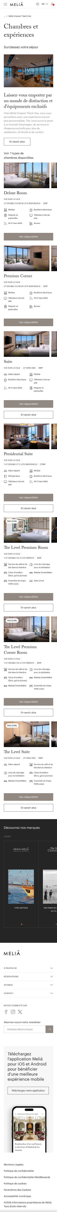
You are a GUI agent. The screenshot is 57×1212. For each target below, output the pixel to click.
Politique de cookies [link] (15, 1183)
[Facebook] (6, 1012)
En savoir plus (17, 141)
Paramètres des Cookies (17, 1189)
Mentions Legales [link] (13, 1164)
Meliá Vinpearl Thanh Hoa (20, 16)
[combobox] (45, 4)
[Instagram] (13, 1012)
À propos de (10, 968)
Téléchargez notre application (28, 1090)
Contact (8, 993)
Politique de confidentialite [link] (19, 1170)
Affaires (8, 985)
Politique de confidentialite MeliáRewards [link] (27, 1177)
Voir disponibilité (28, 236)
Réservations (11, 976)
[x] (20, 1012)
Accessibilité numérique (17, 1196)
